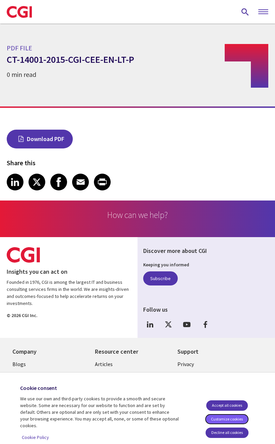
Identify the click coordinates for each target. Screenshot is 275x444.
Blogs (19, 364)
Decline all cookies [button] (227, 432)
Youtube (187, 324)
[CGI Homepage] (19, 12)
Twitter (168, 324)
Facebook (205, 324)
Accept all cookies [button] (227, 405)
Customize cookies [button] (227, 418)
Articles (104, 364)
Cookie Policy (35, 437)
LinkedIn (150, 324)
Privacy (185, 364)
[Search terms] (245, 12)
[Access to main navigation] (263, 12)
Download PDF (45, 139)
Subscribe (160, 278)
